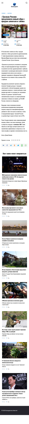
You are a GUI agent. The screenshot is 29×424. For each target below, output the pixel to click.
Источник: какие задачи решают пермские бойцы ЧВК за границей (14, 331)
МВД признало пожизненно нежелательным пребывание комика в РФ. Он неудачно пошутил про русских (14, 177)
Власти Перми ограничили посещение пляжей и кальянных (12, 240)
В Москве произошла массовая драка (12, 301)
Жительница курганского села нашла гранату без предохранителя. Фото (12, 209)
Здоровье (6, 35)
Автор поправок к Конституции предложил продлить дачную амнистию (14, 271)
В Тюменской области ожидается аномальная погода (11, 361)
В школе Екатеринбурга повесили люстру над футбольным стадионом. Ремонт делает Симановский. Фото (13, 393)
